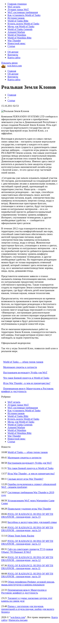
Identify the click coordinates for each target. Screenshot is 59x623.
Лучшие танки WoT (18, 9)
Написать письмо (18, 620)
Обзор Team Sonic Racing (20, 535)
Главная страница (17, 4)
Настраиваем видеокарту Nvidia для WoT (25, 372)
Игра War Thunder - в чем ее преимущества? (26, 383)
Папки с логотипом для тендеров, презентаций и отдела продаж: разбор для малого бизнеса (27, 609)
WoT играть (14, 6)
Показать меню (9, 62)
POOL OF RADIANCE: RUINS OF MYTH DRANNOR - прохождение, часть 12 (27, 559)
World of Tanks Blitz (18, 20)
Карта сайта (14, 57)
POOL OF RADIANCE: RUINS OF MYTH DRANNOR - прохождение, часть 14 (27, 529)
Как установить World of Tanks (24, 15)
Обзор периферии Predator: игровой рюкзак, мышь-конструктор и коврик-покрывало (28, 583)
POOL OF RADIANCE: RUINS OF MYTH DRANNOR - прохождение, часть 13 (27, 542)
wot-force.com (14, 65)
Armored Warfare (16, 32)
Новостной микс (16, 43)
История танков (16, 18)
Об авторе (13, 52)
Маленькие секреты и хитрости (20, 367)
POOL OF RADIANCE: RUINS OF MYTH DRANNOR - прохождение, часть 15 (27, 515)
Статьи (11, 46)
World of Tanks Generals (20, 29)
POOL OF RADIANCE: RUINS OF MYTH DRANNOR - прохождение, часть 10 (27, 575)
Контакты (13, 54)
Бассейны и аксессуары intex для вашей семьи (32, 522)
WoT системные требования (23, 12)
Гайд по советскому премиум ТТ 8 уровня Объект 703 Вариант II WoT (27, 550)
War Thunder (14, 40)
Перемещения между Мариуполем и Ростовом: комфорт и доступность (24, 591)
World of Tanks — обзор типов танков (23, 362)
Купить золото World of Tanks (23, 23)
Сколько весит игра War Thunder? (25, 479)
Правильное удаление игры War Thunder (29, 508)
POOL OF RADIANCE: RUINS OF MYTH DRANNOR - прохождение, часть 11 (27, 567)
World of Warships (17, 35)
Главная (12, 71)
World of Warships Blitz (19, 37)
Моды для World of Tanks (21, 26)
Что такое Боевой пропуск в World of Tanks (26, 378)
